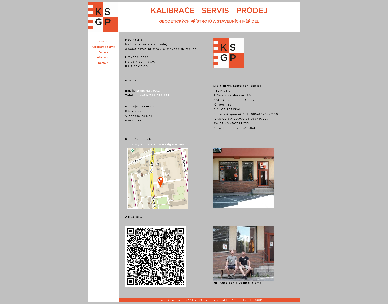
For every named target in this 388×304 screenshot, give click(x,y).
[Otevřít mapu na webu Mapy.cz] (156, 207)
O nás (103, 41)
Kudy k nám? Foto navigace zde (158, 144)
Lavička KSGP (252, 300)
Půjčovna (103, 57)
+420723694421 (197, 300)
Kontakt (103, 63)
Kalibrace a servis (103, 46)
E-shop (103, 52)
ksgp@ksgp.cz (148, 90)
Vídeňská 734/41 (226, 300)
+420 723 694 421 (154, 95)
